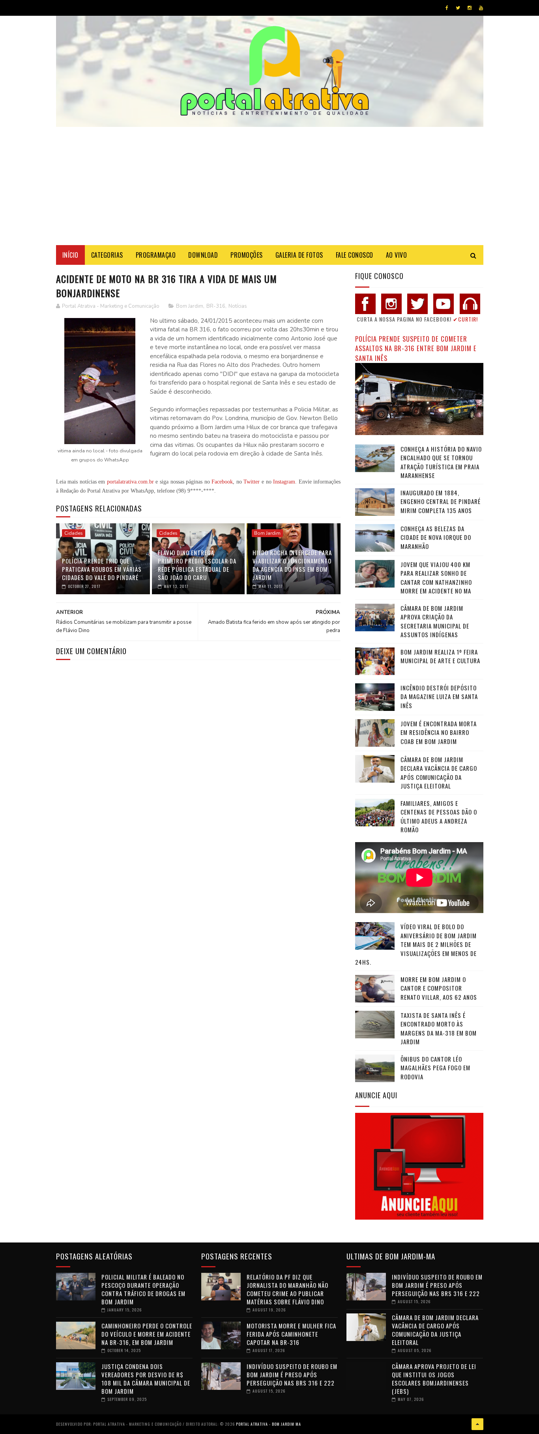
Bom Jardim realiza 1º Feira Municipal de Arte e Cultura (440, 656)
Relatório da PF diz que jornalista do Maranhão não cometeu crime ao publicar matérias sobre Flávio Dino (287, 1289)
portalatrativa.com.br (130, 482)
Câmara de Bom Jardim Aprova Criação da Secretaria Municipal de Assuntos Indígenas (435, 621)
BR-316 (215, 306)
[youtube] (481, 8)
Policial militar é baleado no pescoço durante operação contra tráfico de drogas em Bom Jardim (143, 1289)
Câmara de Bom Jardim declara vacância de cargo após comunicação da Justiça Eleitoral (439, 772)
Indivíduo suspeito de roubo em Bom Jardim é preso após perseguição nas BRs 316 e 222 (292, 1374)
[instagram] (469, 8)
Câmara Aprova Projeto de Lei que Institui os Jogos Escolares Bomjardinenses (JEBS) (434, 1378)
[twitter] (458, 8)
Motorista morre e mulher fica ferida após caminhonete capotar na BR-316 (291, 1334)
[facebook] (447, 8)
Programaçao (156, 255)
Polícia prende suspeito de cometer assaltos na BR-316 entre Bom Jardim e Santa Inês (416, 348)
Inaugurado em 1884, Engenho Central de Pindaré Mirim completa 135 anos (441, 501)
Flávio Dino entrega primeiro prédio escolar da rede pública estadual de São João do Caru (197, 565)
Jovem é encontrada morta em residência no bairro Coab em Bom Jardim (439, 732)
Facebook (222, 482)
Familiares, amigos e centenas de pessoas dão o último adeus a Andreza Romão (439, 816)
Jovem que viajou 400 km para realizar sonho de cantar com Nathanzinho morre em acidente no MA (436, 577)
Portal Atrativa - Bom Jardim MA (268, 1424)
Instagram (284, 482)
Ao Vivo (396, 255)
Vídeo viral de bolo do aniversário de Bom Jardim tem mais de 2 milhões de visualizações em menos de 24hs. (416, 944)
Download (203, 255)
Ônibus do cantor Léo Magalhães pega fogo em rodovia (435, 1068)
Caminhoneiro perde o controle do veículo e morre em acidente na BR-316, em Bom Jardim (146, 1334)
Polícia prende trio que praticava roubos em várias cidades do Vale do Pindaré (102, 569)
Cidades (73, 533)
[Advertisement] (269, 186)
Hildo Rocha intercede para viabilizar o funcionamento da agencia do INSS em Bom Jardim (292, 565)
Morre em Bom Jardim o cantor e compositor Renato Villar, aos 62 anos (439, 988)
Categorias (107, 255)
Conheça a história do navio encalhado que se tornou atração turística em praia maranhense (441, 462)
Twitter (251, 482)
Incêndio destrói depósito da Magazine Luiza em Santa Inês (439, 696)
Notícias (237, 306)
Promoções (246, 255)
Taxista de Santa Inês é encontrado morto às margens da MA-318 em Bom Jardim (439, 1028)
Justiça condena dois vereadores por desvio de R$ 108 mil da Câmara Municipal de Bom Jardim (145, 1378)
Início (70, 255)
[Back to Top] (477, 1424)
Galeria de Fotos (299, 255)
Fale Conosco (354, 255)
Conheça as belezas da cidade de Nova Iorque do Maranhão (436, 537)
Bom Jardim (189, 306)
